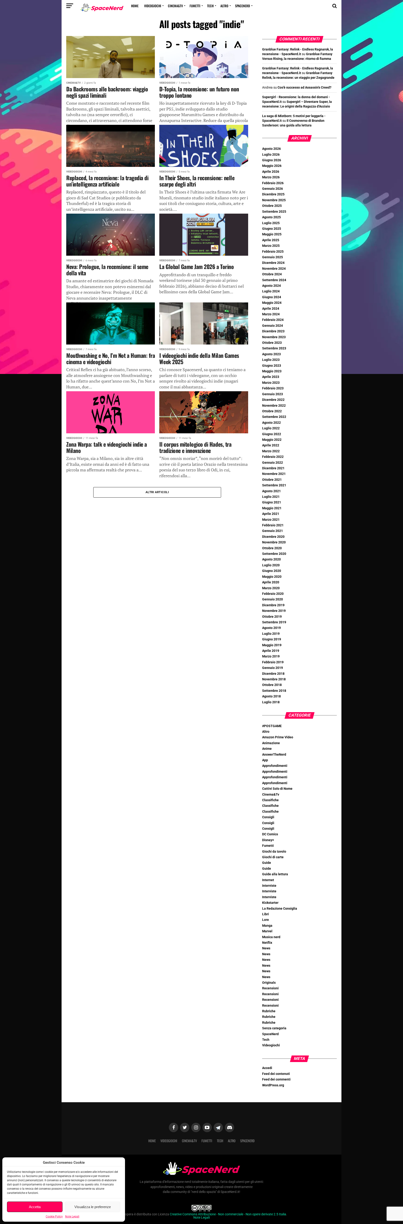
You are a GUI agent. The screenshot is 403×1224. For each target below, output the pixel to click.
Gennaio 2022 (272, 463)
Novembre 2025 (274, 200)
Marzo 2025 (271, 246)
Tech (210, 5)
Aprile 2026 (270, 172)
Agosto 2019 (271, 628)
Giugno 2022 (271, 434)
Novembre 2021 (274, 474)
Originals (269, 983)
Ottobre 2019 (272, 617)
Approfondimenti (274, 766)
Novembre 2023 (274, 337)
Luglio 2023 (271, 360)
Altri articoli (157, 492)
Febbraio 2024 (273, 320)
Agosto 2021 (271, 491)
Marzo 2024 (271, 314)
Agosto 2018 (271, 696)
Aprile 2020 (270, 582)
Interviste (269, 886)
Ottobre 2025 (272, 206)
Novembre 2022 (274, 406)
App (265, 760)
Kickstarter (270, 903)
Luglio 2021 (271, 497)
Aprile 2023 (270, 377)
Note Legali (72, 1216)
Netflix (267, 943)
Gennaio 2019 (272, 668)
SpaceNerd (242, 5)
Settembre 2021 (274, 485)
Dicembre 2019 (273, 605)
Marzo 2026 (271, 177)
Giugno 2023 (271, 366)
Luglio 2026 (271, 155)
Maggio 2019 (271, 645)
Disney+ (268, 840)
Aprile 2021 (270, 514)
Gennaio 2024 (272, 326)
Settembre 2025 (274, 212)
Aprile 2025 (270, 240)
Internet (268, 880)
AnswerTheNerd (274, 755)
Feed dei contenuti (276, 1074)
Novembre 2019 (274, 611)
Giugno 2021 (271, 502)
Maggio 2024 (271, 303)
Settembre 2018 (274, 691)
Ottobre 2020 (272, 548)
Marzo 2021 (271, 520)
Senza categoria (274, 1028)
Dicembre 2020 (273, 537)
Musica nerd (271, 937)
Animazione (271, 743)
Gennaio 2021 (272, 531)
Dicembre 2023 (273, 331)
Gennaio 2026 (272, 189)
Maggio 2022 (271, 440)
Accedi (267, 1068)
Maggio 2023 (271, 371)
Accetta (35, 1207)
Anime (267, 749)
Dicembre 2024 (273, 263)
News (266, 948)
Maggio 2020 (271, 577)
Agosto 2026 (271, 149)
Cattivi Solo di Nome (277, 789)
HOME (135, 5)
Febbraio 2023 (273, 388)
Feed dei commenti (276, 1079)
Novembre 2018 (274, 679)
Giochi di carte (273, 857)
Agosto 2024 (271, 286)
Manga (267, 926)
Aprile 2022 (270, 445)
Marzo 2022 (271, 451)
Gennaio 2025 (272, 257)
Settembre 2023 (274, 348)
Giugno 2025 (271, 229)
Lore (265, 920)
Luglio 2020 (271, 565)
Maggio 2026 (271, 166)
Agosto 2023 (271, 354)
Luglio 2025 (271, 223)
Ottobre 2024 (272, 274)
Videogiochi (152, 5)
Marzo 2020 (271, 588)
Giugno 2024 (271, 297)
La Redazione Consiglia (279, 909)
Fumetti (195, 5)
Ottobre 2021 (272, 480)
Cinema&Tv (175, 5)
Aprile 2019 (270, 651)
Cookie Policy (54, 1216)
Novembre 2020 (274, 542)
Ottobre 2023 (272, 343)
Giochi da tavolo (274, 852)
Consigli (268, 817)
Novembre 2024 (274, 269)
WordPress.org (273, 1085)
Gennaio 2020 (272, 599)
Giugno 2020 (271, 571)
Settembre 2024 (274, 280)
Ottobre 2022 (272, 411)
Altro (224, 5)
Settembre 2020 (274, 554)
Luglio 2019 (271, 634)
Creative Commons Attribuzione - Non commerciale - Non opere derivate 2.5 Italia (228, 1214)
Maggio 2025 (271, 234)
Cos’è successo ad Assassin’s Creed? (304, 88)
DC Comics (270, 834)
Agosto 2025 (271, 217)
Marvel (267, 931)
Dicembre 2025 (273, 194)
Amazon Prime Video (277, 737)
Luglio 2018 (271, 702)
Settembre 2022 (274, 417)
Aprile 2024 (270, 309)
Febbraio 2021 (273, 525)
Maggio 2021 (271, 508)
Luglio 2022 (271, 428)
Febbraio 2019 (273, 662)
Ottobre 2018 (272, 685)
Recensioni (270, 988)
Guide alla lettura (275, 874)
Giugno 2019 (271, 639)
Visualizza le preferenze (92, 1207)
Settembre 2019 (274, 622)
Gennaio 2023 (272, 394)
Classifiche (270, 800)
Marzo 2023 (271, 383)
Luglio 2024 (271, 291)
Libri (265, 914)
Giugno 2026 (271, 160)
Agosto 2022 (271, 423)
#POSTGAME (272, 726)
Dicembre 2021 (273, 468)
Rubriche (268, 1011)
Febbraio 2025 (273, 252)
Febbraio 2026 (273, 183)
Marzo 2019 (271, 656)
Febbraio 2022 (273, 457)
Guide (266, 863)
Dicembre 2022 (273, 400)
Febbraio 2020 (273, 594)
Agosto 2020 (271, 559)
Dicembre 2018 (273, 674)
